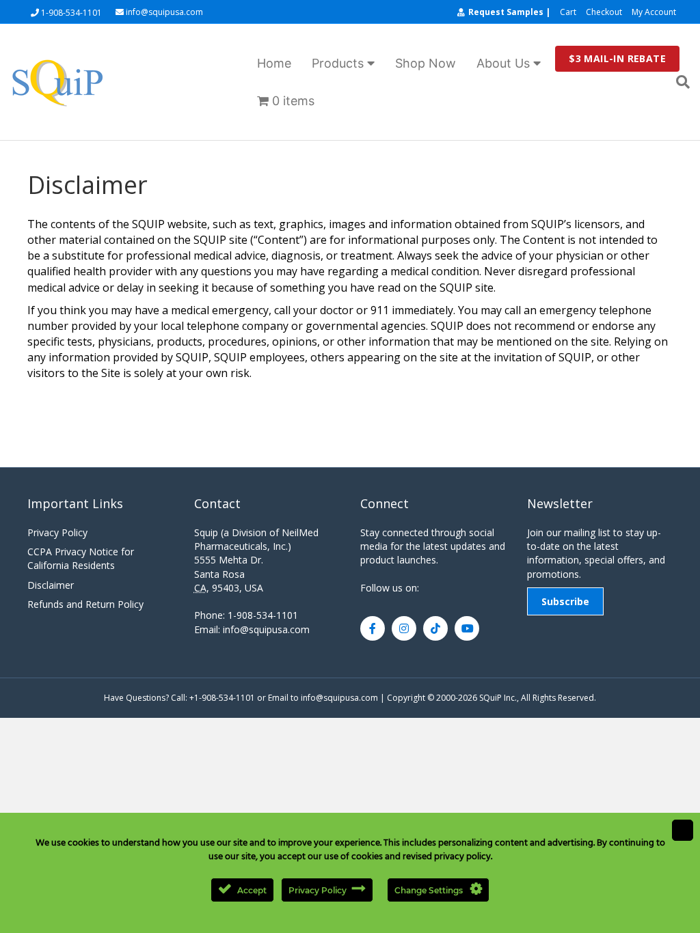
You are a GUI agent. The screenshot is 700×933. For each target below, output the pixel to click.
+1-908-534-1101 (222, 698)
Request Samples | (509, 12)
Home (274, 63)
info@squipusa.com (163, 12)
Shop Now (425, 63)
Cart (568, 12)
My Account (654, 12)
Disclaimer (50, 585)
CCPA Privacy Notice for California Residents (80, 558)
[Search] (678, 82)
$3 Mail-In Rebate (617, 58)
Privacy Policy (57, 532)
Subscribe (565, 601)
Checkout (604, 12)
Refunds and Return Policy (85, 604)
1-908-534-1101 (70, 12)
